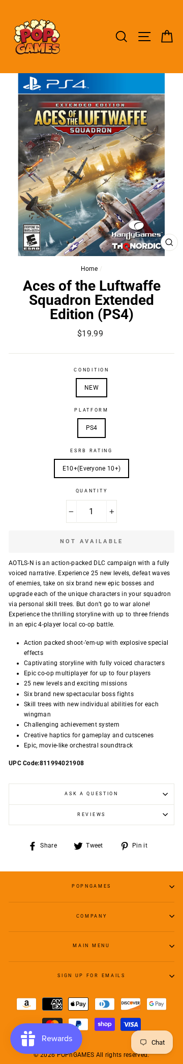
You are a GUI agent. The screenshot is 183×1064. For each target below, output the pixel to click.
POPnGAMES (91, 886)
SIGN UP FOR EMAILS (91, 975)
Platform (91, 410)
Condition (91, 369)
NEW (91, 387)
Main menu (91, 945)
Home (89, 268)
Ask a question (91, 793)
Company (91, 916)
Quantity (91, 490)
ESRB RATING (91, 450)
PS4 (92, 427)
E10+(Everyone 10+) (91, 468)
